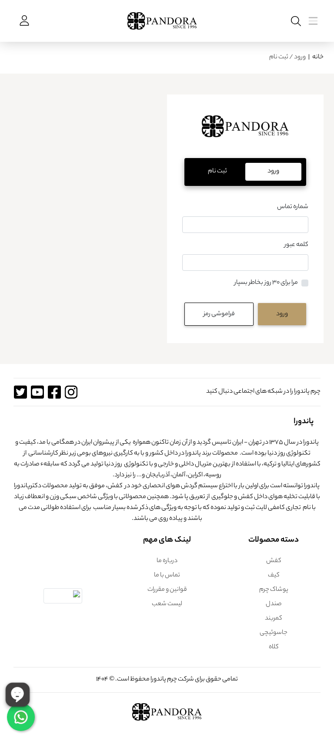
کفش (273, 561)
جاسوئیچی (273, 633)
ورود (282, 314)
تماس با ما (167, 575)
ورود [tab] (273, 171)
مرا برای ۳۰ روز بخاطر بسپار (266, 283)
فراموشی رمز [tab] (219, 314)
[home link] (245, 132)
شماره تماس (292, 207)
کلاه (274, 647)
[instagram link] (71, 392)
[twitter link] (20, 392)
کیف (274, 575)
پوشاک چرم (273, 590)
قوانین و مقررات (167, 590)
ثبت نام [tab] (217, 171)
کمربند (273, 618)
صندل (274, 604)
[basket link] (23, 21)
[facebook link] (54, 392)
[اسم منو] (294, 21)
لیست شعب (167, 604)
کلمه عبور (296, 245)
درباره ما (167, 561)
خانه (318, 57)
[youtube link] (37, 392)
